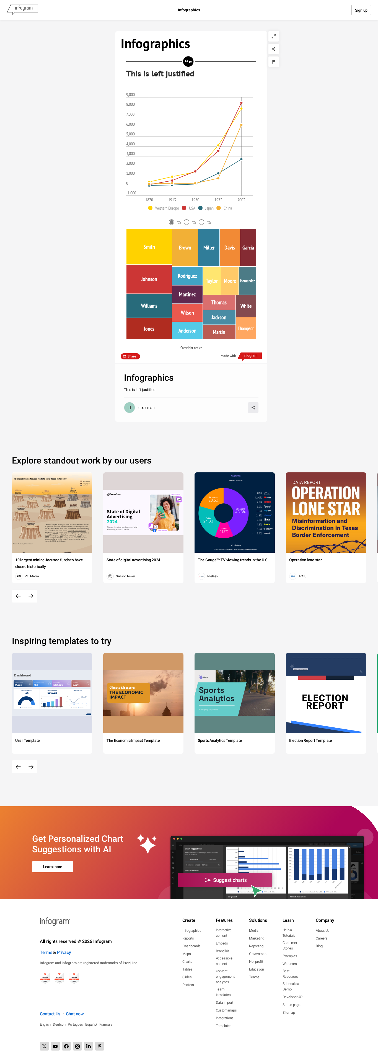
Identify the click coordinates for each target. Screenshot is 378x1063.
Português (75, 1024)
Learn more (52, 866)
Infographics (191, 930)
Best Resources (291, 974)
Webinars (290, 964)
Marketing (256, 938)
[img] (149, 246)
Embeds (222, 943)
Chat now (75, 1013)
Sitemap (289, 1012)
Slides (186, 977)
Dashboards (191, 946)
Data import (224, 1002)
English (45, 1024)
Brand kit (222, 951)
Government (258, 954)
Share (132, 356)
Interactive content (224, 933)
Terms (46, 952)
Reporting (256, 946)
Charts (187, 961)
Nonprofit (256, 961)
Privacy (64, 952)
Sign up (361, 10)
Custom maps (226, 1010)
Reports (188, 938)
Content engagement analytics (225, 976)
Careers (321, 938)
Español (91, 1024)
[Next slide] (31, 596)
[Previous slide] (18, 596)
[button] (165, 208)
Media (253, 930)
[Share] (273, 49)
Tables (187, 969)
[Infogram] (22, 10)
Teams (254, 977)
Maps (186, 954)
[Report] (273, 61)
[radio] (176, 222)
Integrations (225, 1018)
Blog (319, 946)
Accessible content (224, 961)
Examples (290, 956)
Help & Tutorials (289, 933)
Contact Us (50, 1013)
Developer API (293, 997)
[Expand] (273, 36)
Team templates (223, 992)
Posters (188, 985)
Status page (292, 1005)
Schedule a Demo (291, 986)
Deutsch (59, 1024)
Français (105, 1024)
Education (256, 969)
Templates (224, 1026)
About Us (322, 930)
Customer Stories (290, 945)
